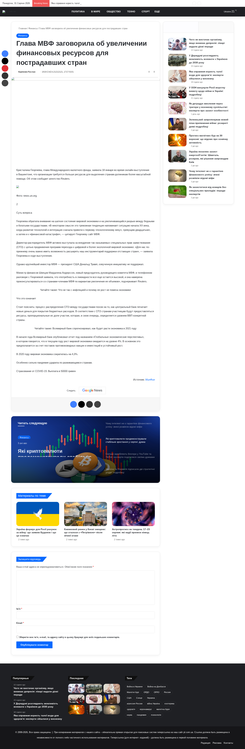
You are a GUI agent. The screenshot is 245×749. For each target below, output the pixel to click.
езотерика (169, 703)
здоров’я (131, 709)
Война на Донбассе (156, 686)
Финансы (33, 28)
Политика (78, 11)
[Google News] (92, 390)
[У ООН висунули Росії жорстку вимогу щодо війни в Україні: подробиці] (177, 92)
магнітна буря (163, 709)
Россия (167, 692)
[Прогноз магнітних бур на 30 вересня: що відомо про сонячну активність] (177, 140)
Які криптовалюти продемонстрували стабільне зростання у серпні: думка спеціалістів (55, 451)
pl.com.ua (188, 732)
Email (20, 623)
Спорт (146, 11)
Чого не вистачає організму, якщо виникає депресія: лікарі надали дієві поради (207, 43)
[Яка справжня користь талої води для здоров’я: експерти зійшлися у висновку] (177, 76)
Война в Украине (135, 686)
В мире (95, 11)
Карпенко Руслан (26, 72)
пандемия (141, 715)
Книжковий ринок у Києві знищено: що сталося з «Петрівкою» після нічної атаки (85, 532)
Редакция (205, 743)
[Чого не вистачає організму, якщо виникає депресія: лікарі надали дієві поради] (177, 44)
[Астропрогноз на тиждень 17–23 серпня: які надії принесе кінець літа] (133, 514)
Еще (157, 11)
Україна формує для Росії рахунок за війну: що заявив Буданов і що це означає (36, 532)
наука (129, 715)
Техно (131, 11)
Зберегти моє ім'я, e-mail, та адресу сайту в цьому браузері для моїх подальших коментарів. (69, 637)
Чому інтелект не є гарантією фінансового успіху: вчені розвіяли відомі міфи (206, 174)
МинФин (150, 379)
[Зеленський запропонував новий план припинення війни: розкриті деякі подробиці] (177, 124)
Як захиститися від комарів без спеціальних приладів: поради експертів (207, 190)
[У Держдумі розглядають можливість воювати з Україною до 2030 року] (177, 60)
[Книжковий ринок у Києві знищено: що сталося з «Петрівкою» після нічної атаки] (85, 514)
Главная (22, 28)
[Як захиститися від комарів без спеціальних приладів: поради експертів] (177, 191)
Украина (151, 698)
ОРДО (146, 692)
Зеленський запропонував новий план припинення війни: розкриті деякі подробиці (208, 123)
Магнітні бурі (133, 692)
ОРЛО (156, 692)
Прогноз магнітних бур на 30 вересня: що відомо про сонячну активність (208, 139)
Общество (114, 11)
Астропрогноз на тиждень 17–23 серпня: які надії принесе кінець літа (131, 532)
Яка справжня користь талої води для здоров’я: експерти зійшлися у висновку (91, 3)
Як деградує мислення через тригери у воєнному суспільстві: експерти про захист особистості (208, 107)
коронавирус (146, 709)
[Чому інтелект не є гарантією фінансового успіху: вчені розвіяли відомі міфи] (177, 175)
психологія (156, 715)
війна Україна (153, 703)
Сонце (139, 698)
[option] (85, 449)
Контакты (228, 743)
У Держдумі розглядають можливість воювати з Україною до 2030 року (208, 59)
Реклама (217, 743)
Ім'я (19, 609)
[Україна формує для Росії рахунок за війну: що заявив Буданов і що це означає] (37, 514)
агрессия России (134, 703)
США (129, 698)
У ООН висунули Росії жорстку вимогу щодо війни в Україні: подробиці (207, 91)
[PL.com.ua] (9, 11)
